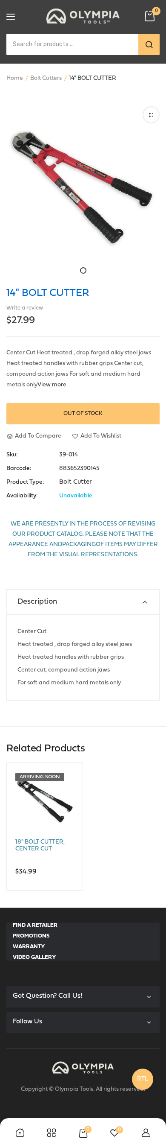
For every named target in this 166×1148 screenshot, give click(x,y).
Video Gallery (34, 957)
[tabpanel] (83, 185)
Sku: (11, 455)
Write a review (24, 308)
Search (149, 44)
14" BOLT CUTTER (47, 293)
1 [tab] (83, 270)
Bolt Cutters (46, 78)
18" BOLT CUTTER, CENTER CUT (40, 845)
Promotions (31, 936)
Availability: (21, 496)
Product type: (25, 482)
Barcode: (18, 469)
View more (51, 385)
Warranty (29, 946)
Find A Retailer (35, 925)
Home (14, 78)
